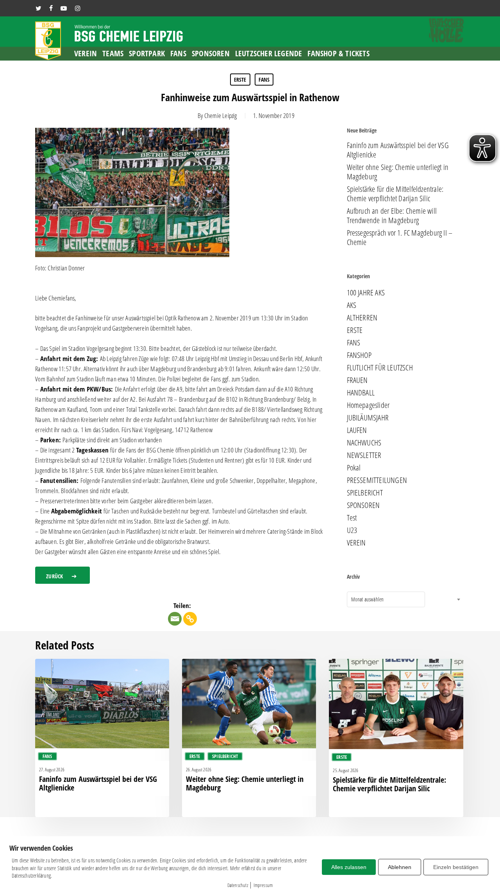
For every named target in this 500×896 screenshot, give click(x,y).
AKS (352, 305)
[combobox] (386, 599)
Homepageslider (368, 405)
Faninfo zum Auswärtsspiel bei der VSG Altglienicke (398, 150)
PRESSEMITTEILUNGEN (377, 480)
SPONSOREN (363, 505)
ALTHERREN (362, 317)
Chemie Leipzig (220, 115)
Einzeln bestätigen (456, 867)
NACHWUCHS (364, 442)
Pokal (354, 467)
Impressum (263, 885)
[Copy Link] (190, 619)
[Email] (175, 619)
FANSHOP (359, 355)
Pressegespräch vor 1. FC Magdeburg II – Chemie (400, 237)
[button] (62, 575)
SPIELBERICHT (365, 492)
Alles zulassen (348, 867)
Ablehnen (399, 867)
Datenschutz (237, 885)
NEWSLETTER (364, 455)
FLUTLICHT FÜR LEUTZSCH (380, 367)
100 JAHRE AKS (366, 292)
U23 (352, 530)
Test (352, 517)
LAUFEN (357, 430)
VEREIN (356, 542)
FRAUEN (357, 380)
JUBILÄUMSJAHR (368, 417)
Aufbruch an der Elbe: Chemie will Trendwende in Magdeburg (392, 215)
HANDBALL (361, 392)
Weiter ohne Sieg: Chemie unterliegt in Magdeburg (398, 172)
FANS (264, 79)
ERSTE (240, 79)
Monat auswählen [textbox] (367, 599)
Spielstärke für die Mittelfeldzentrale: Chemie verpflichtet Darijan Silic (395, 193)
